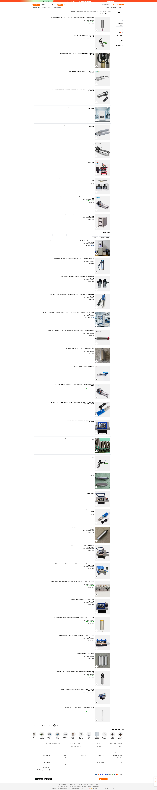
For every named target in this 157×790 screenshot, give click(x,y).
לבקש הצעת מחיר (83, 757)
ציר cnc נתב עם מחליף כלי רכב (104, 237)
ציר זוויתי (64, 234)
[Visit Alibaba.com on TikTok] (37, 770)
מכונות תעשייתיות (103, 11)
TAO (88, 784)
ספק (89, 23)
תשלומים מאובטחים (100, 755)
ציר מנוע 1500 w (70, 234)
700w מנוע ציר (88, 234)
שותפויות (48, 764)
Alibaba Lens (115, 778)
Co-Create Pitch (119, 757)
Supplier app (75, 778)
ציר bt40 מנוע (57, 745)
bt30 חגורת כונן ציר (76, 745)
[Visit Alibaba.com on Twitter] (45, 770)
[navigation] (117, 369)
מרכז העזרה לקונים (65, 755)
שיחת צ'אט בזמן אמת (64, 757)
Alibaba (109, 11)
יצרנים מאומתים (83, 755)
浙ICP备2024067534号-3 (110, 788)
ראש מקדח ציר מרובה (57, 234)
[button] (64, 4)
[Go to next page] (37, 725)
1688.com (66, 784)
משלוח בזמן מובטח (100, 760)
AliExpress (61, 784)
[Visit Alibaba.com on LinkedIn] (47, 770)
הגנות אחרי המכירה (100, 762)
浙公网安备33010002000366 (98, 788)
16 (39, 725)
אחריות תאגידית (119, 760)
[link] (155, 778)
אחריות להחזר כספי (100, 757)
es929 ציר (99, 743)
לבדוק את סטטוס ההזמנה (45, 760)
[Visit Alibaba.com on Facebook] (49, 770)
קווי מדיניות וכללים (100, 767)
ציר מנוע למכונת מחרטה (79, 234)
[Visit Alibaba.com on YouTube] (40, 770)
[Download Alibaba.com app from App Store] (48, 779)
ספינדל (99, 745)
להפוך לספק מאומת (46, 762)
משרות (121, 762)
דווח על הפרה (65, 767)
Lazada (78, 784)
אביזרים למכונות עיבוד (85, 11)
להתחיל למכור (47, 757)
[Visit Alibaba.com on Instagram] (42, 770)
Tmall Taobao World (72, 784)
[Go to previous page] (57, 725)
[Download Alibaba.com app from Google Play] (39, 779)
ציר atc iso (120, 746)
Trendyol (91, 784)
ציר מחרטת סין (119, 745)
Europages (96, 784)
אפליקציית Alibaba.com (57, 778)
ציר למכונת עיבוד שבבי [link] (75, 11)
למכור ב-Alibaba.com (46, 755)
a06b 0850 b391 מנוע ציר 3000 (53, 743)
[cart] (48, 4)
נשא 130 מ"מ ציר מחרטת (75, 743)
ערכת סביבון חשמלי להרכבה (75, 746)
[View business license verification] (89, 788)
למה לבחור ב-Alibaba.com (117, 755)
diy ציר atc (99, 746)
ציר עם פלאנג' (49, 234)
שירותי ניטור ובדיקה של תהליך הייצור (97, 764)
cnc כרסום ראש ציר (96, 234)
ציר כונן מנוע (95, 237)
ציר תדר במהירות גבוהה (105, 234)
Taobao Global (83, 784)
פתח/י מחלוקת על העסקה (63, 760)
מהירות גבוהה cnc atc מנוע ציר (115, 743)
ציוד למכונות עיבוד (94, 11)
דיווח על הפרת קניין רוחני (63, 764)
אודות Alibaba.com (118, 752)
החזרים (67, 762)
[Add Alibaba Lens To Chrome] (103, 779)
